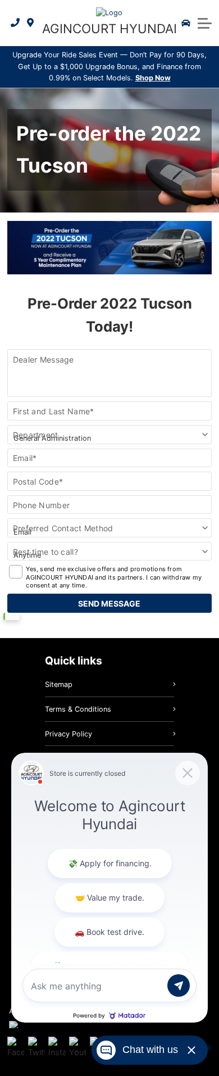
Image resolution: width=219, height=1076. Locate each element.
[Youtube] (77, 1047)
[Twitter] (36, 1047)
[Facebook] (15, 1047)
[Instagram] (56, 1047)
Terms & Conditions (78, 709)
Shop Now (153, 78)
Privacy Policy (68, 734)
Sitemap (58, 684)
